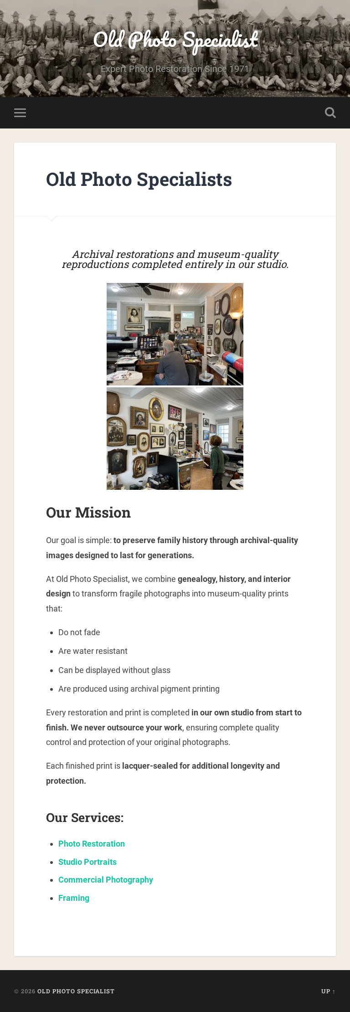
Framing (73, 898)
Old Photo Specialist (175, 39)
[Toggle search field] (330, 112)
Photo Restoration (91, 843)
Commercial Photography (105, 879)
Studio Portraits (87, 862)
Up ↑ (328, 991)
